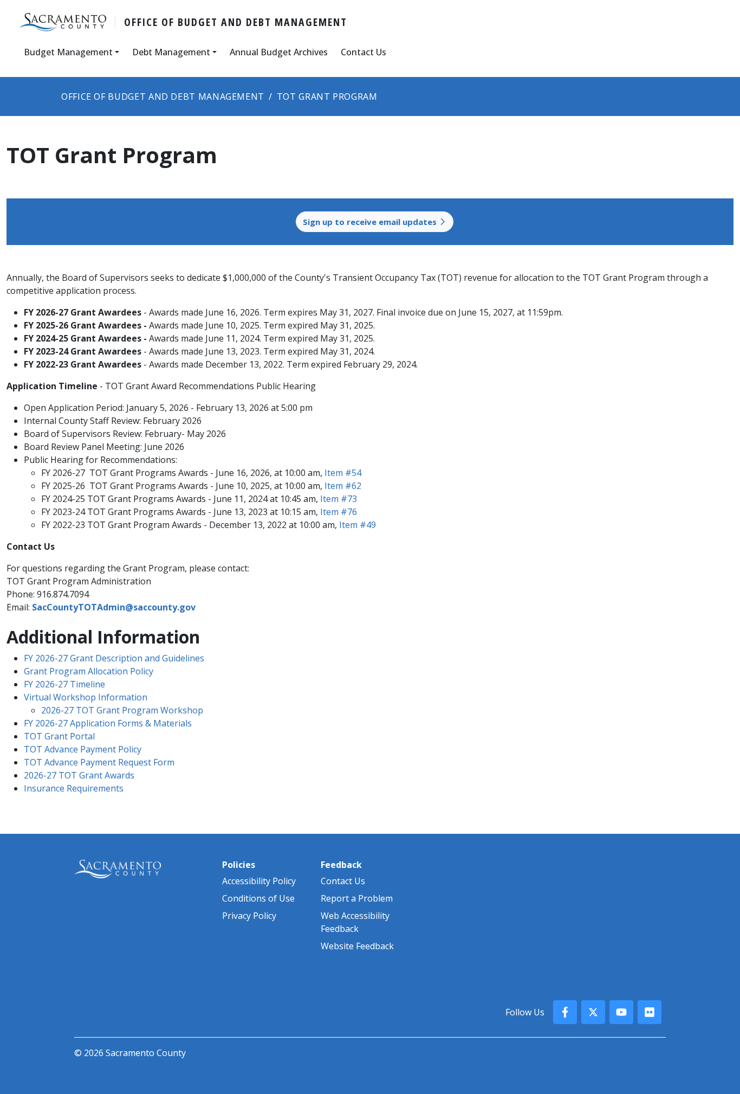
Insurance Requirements (74, 788)
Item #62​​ (342, 486)
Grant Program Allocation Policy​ (88, 671)
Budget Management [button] (68, 52)
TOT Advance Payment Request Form (99, 762)
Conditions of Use (258, 898)
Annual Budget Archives (279, 52)
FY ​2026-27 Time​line (64, 684)
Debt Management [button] (171, 52)
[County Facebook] (565, 1012)
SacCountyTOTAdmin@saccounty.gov (114, 607)
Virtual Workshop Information (85, 697)
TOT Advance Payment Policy (82, 749)
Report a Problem (357, 898)
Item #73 (339, 499)
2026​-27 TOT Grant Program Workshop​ (122, 710)
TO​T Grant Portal (59, 736)
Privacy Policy (249, 916)
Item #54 (342, 473)
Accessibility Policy (259, 881)
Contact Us (363, 52)
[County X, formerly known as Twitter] (593, 1012)
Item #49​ (357, 525)
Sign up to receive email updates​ (371, 221)
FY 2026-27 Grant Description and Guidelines (114, 658)
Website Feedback (357, 946)
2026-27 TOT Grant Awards (79, 775)
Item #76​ (338, 512)
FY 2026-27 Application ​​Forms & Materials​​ (108, 723)
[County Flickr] (649, 1012)
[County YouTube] (621, 1012)
